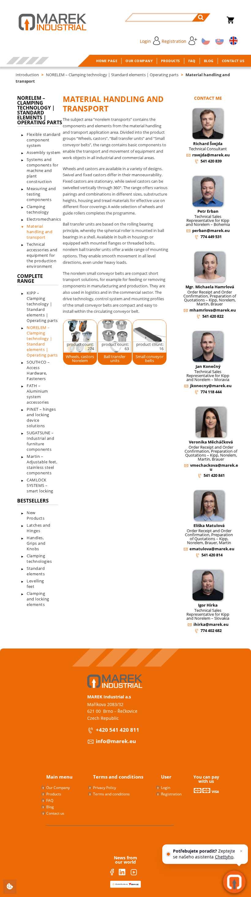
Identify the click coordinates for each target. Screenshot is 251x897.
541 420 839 (211, 161)
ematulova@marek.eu (211, 548)
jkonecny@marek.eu (211, 385)
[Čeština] (205, 40)
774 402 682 (211, 630)
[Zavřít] (241, 851)
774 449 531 (211, 236)
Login (145, 41)
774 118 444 (211, 391)
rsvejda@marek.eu (211, 155)
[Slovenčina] (218, 40)
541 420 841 (214, 475)
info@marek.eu (116, 741)
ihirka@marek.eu (211, 624)
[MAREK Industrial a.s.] (46, 22)
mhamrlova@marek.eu (212, 310)
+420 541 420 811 (117, 729)
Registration (174, 41)
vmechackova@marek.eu (214, 467)
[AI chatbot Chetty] (234, 882)
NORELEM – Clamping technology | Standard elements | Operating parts (112, 74)
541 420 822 (212, 316)
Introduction (27, 74)
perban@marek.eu (211, 230)
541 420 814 (212, 555)
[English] (232, 40)
